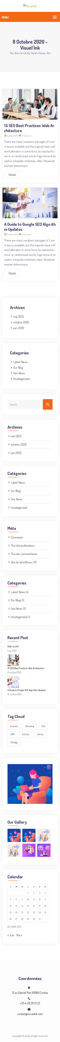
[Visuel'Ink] (30, 6)
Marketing (29, 726)
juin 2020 (18, 328)
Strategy (14, 742)
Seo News (19, 373)
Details (12, 174)
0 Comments (27, 136)
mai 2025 (18, 316)
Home (41, 53)
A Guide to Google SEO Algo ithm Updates (30, 226)
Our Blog (18, 367)
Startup (40, 734)
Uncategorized (21, 379)
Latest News (20, 362)
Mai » (19, 935)
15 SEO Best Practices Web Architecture (29, 128)
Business (14, 726)
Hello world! (13, 646)
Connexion (17, 537)
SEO (43, 726)
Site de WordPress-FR (23, 562)
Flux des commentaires (24, 554)
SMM (12, 734)
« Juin (11, 935)
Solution (26, 734)
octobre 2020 (21, 322)
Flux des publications (22, 545)
